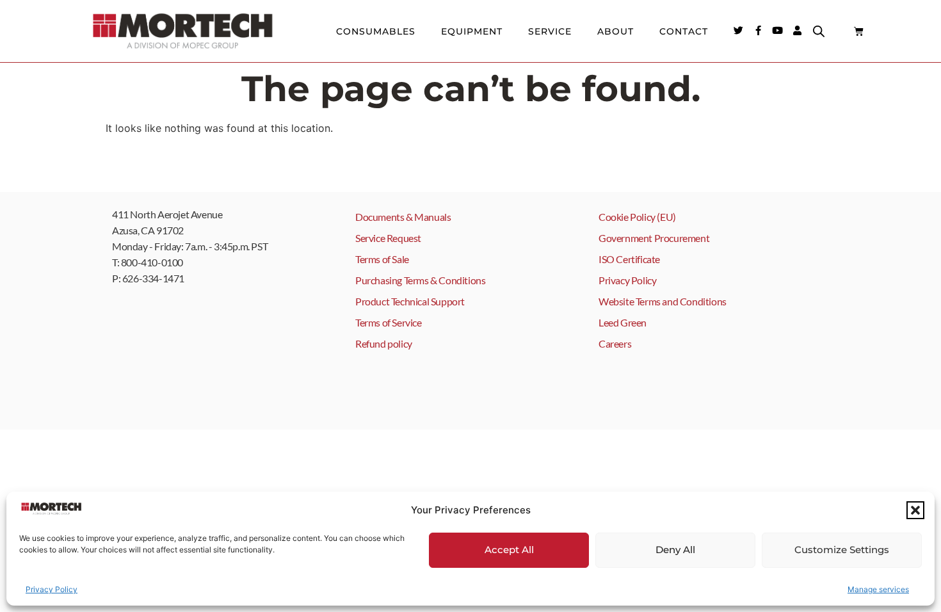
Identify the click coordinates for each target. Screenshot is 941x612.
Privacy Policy (51, 589)
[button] (915, 510)
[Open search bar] (818, 31)
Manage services (878, 589)
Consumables (375, 31)
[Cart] (859, 31)
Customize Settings (841, 550)
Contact (683, 31)
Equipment (472, 31)
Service (550, 31)
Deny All (675, 550)
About (615, 31)
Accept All (509, 550)
